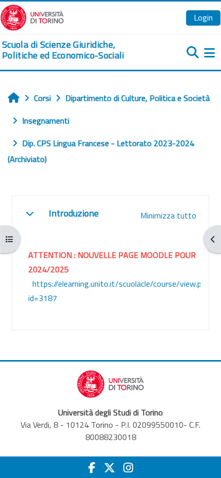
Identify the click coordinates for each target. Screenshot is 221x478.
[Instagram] (128, 467)
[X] (109, 467)
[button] (30, 213)
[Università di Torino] (32, 16)
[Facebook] (92, 467)
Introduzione (74, 213)
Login (203, 17)
